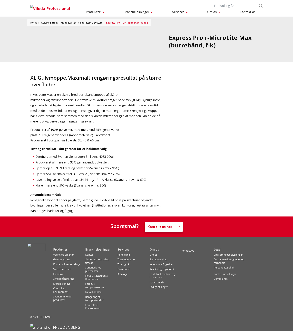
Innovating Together (161, 264)
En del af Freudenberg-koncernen (163, 275)
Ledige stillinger (159, 286)
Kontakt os (188, 250)
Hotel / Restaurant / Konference (96, 277)
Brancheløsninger (98, 249)
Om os (154, 249)
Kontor (89, 254)
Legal (217, 249)
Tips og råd (124, 264)
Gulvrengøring (61, 259)
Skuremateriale (62, 269)
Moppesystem (69, 22)
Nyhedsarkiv (157, 282)
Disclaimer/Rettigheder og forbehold (229, 261)
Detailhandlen (93, 292)
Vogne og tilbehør (63, 254)
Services (123, 249)
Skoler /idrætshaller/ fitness (97, 261)
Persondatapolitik (224, 267)
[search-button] (260, 6)
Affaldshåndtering (63, 278)
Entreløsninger (61, 283)
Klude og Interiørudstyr (66, 264)
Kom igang (124, 254)
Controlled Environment (60, 290)
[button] (95, 12)
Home (33, 22)
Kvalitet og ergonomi (162, 269)
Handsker (58, 274)
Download (124, 269)
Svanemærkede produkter (62, 298)
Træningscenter (127, 259)
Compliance (221, 278)
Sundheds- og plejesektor (93, 269)
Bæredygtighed (158, 259)
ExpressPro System (91, 22)
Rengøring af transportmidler (94, 298)
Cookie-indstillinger (225, 274)
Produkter (60, 249)
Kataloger (123, 274)
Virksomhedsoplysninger (228, 254)
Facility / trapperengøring (94, 285)
